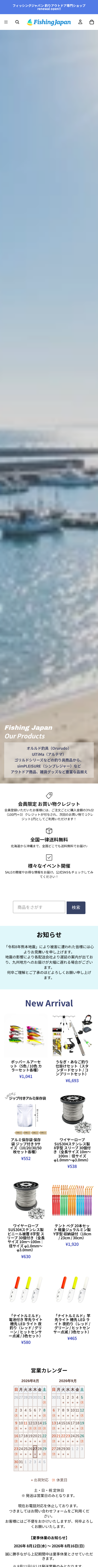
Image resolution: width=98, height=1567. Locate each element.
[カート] (91, 22)
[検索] (17, 22)
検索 (76, 907)
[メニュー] (6, 22)
